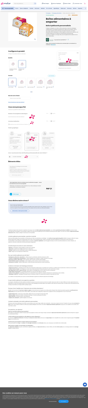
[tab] (15, 87)
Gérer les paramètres (52, 401)
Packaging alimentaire (57, 13)
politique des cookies (64, 398)
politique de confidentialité (50, 398)
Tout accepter (63, 401)
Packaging (48, 13)
